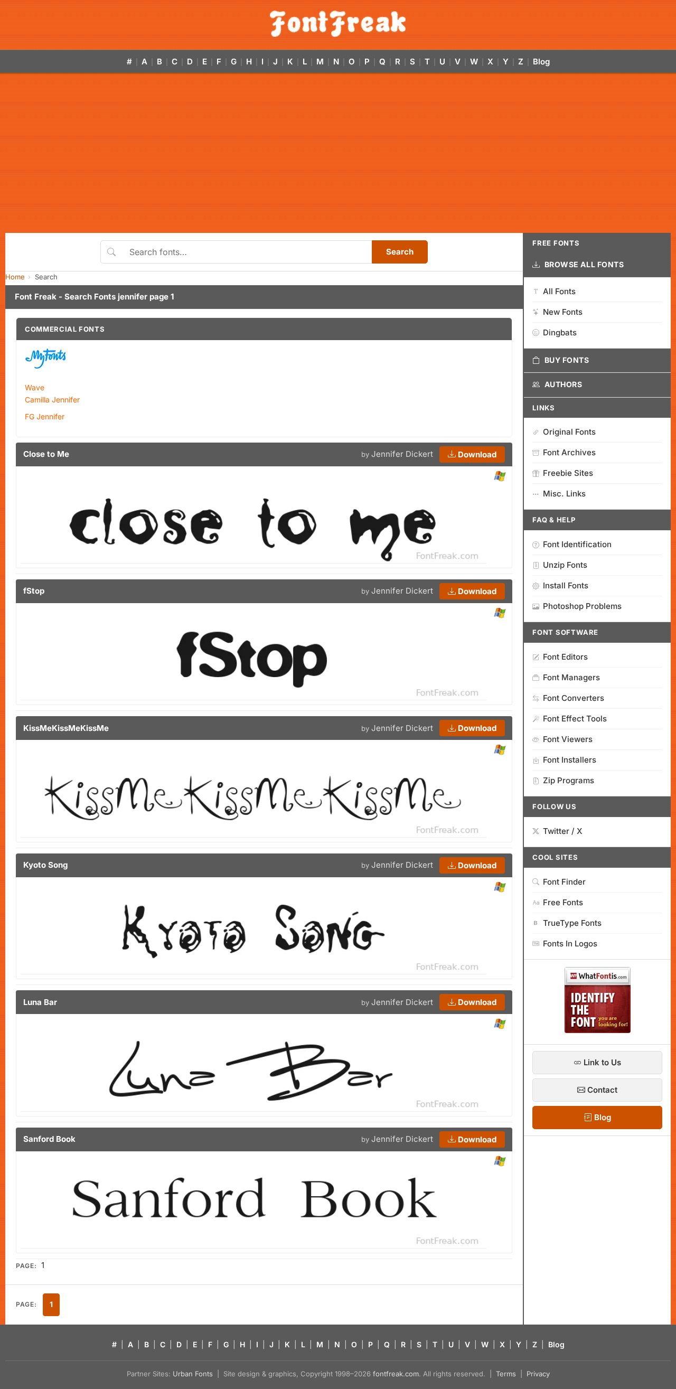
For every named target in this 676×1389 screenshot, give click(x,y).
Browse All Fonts (584, 264)
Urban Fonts (193, 1373)
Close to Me (46, 454)
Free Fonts (563, 902)
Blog (541, 62)
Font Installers (569, 760)
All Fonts (559, 291)
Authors (563, 384)
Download (476, 454)
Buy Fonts (566, 359)
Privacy (538, 1373)
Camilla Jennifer (52, 399)
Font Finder (564, 882)
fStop (33, 591)
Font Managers (571, 677)
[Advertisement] (338, 154)
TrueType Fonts (572, 923)
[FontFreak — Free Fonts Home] (338, 24)
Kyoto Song (45, 865)
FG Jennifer (44, 416)
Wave (34, 387)
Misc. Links (564, 494)
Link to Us (601, 1062)
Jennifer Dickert (402, 454)
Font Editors (565, 657)
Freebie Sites (568, 473)
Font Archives (569, 452)
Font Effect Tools (575, 719)
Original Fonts (569, 432)
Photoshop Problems (582, 606)
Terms (506, 1373)
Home (15, 277)
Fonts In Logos (570, 943)
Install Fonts (565, 585)
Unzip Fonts (565, 565)
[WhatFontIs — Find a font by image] (598, 1030)
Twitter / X (563, 831)
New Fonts (563, 312)
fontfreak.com (396, 1373)
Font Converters (573, 698)
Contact (601, 1090)
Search (400, 252)
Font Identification (577, 544)
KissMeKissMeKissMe (66, 728)
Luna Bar (40, 1002)
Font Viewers (568, 739)
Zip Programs (568, 780)
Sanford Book (49, 1139)
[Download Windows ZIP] (500, 477)
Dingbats (560, 332)
